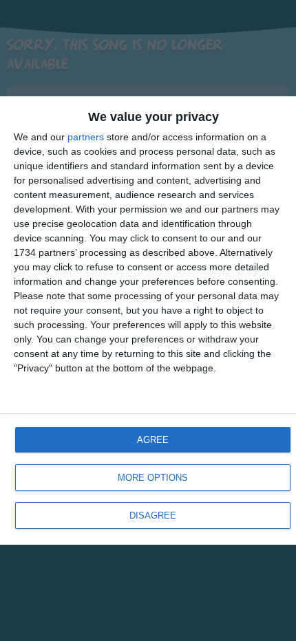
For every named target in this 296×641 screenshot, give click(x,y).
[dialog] (148, 320)
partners (85, 137)
